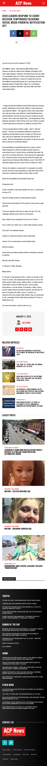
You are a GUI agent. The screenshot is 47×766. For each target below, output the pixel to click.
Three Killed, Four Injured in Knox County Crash (19, 603)
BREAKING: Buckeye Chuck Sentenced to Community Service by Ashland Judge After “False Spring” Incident (22, 629)
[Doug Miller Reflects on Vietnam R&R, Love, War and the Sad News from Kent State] (8, 377)
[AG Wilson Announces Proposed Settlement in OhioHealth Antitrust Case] (8, 351)
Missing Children (11, 489)
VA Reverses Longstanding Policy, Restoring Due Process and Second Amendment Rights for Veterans (30, 391)
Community (20, 399)
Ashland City (10, 563)
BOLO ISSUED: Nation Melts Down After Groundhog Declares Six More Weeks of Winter (20, 634)
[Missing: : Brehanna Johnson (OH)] (23, 510)
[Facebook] (13, 33)
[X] (20, 33)
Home (4, 10)
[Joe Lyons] (19, 322)
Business (20, 348)
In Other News (15, 10)
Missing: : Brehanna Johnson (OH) (17, 528)
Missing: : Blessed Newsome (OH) (17, 491)
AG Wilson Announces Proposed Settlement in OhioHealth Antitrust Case (30, 352)
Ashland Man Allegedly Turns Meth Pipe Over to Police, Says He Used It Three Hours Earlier (21, 668)
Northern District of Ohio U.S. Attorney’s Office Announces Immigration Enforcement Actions (29, 404)
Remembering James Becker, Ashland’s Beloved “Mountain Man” (23, 567)
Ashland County (11, 447)
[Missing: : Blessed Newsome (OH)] (23, 473)
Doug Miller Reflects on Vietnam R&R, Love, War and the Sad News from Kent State (29, 378)
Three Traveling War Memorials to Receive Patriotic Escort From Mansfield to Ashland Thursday (20, 617)
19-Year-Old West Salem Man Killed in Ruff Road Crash (21, 600)
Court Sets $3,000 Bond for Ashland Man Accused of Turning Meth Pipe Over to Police (21, 663)
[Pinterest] (27, 33)
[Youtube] (30, 329)
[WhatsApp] (33, 33)
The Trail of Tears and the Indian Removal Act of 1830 (29, 365)
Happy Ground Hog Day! (10, 643)
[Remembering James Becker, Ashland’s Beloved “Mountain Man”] (23, 548)
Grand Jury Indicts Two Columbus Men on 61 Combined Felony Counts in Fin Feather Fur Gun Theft (21, 672)
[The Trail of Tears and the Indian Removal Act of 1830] (8, 364)
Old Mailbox (6, 646)
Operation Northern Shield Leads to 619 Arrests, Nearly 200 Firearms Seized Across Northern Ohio (22, 658)
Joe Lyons (26, 322)
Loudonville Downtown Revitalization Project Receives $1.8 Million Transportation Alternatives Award (23, 452)
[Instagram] (21, 329)
